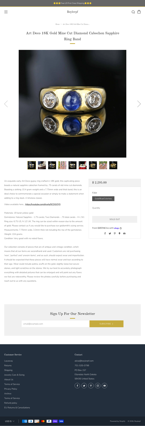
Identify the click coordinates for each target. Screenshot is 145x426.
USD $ (8, 421)
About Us (8, 379)
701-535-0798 (82, 365)
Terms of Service (12, 384)
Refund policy (10, 402)
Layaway (8, 360)
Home (58, 24)
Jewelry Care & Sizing (14, 374)
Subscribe (105, 324)
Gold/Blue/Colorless (103, 198)
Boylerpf (72, 11)
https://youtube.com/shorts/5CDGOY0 (42, 204)
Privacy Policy (10, 388)
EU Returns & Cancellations (17, 407)
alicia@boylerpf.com (84, 360)
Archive (7, 393)
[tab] (31, 165)
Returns (7, 365)
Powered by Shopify (117, 421)
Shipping (8, 370)
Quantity (96, 207)
